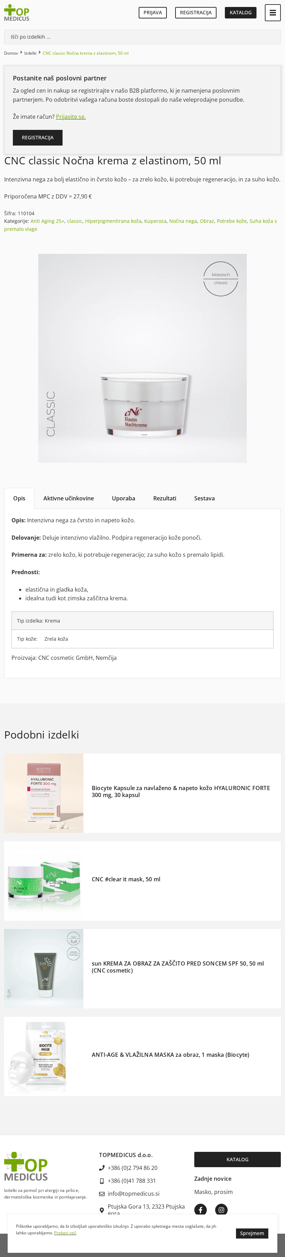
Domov (11, 53)
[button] (273, 12)
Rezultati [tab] (164, 498)
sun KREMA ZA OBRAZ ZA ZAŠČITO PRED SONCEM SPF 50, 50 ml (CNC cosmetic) (178, 967)
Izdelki (30, 53)
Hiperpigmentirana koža (113, 221)
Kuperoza (155, 221)
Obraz (207, 221)
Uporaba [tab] (123, 498)
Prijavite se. (71, 116)
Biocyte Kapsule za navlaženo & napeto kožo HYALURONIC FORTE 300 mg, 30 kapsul (181, 791)
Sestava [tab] (204, 498)
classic (74, 221)
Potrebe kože (232, 221)
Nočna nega (183, 221)
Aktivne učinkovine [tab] (68, 498)
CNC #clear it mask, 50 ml (126, 879)
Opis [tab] (19, 498)
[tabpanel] (142, 593)
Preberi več (65, 1233)
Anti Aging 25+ (47, 221)
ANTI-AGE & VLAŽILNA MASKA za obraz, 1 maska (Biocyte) (171, 1055)
